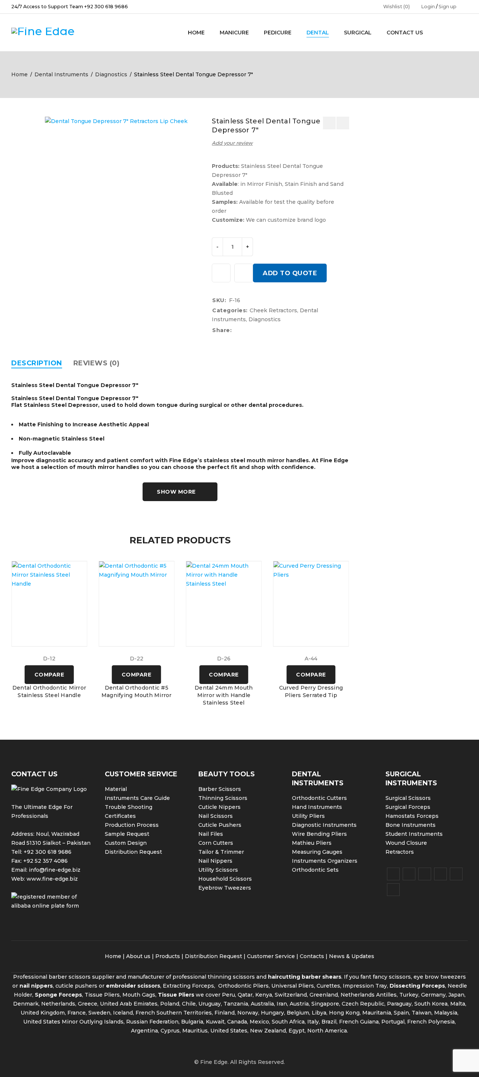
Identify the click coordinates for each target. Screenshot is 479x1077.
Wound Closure (406, 843)
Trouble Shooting (128, 807)
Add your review (232, 143)
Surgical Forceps (407, 807)
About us (138, 956)
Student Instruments (414, 834)
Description (36, 363)
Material (116, 789)
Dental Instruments (61, 74)
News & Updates (351, 956)
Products (167, 956)
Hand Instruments (317, 807)
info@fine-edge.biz (54, 869)
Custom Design (126, 843)
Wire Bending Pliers (319, 834)
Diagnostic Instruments (324, 825)
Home (19, 74)
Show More (176, 491)
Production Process (132, 825)
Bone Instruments (410, 825)
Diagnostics (111, 74)
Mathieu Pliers (312, 843)
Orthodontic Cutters (319, 798)
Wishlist (396, 6)
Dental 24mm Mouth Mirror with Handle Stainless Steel (224, 695)
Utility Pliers (308, 816)
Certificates (120, 816)
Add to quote (290, 273)
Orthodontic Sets (315, 869)
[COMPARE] (243, 273)
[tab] (36, 363)
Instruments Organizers (324, 860)
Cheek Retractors (273, 310)
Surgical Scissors (408, 798)
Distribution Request (133, 852)
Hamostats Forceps (412, 816)
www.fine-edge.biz (52, 878)
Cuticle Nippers (219, 807)
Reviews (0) (96, 363)
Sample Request (127, 834)
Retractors (399, 852)
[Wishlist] (221, 273)
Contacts (312, 956)
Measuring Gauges (317, 852)
